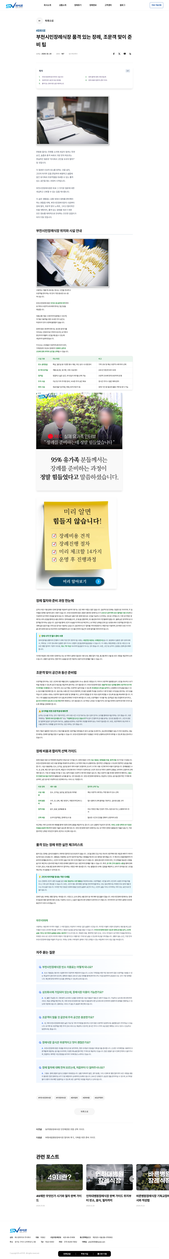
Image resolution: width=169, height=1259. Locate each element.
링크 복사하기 (73, 54)
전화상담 (66, 1254)
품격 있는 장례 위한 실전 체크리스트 (53, 83)
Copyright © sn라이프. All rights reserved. (24, 1253)
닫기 (128, 71)
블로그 (122, 5)
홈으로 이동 (102, 1254)
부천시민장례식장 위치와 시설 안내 (52, 77)
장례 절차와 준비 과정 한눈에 (97, 77)
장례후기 (77, 5)
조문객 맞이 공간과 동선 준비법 (51, 80)
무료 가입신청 (156, 5)
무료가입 (84, 1254)
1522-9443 (49, 1242)
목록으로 (84, 1111)
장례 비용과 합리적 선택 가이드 (97, 80)
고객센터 (108, 5)
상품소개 (62, 5)
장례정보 (93, 5)
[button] (132, 1178)
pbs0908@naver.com (96, 1242)
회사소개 (47, 5)
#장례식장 (40, 30)
